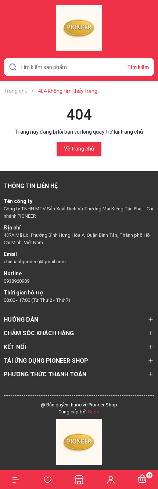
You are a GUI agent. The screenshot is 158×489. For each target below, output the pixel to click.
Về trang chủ (79, 149)
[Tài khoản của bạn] (110, 479)
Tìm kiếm (138, 67)
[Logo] (79, 441)
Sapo (94, 411)
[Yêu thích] (47, 480)
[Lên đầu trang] (148, 456)
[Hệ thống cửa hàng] (79, 479)
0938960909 (16, 281)
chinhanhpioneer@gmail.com (35, 261)
